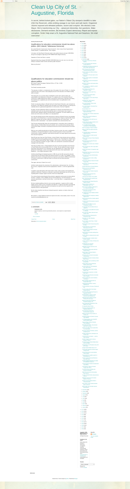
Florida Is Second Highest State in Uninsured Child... (89, 381)
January (84, 407)
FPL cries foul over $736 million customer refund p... (88, 95)
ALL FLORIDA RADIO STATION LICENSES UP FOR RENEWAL (89, 125)
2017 (82, 409)
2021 (82, 52)
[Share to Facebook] (53, 202)
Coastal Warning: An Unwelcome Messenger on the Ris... (89, 227)
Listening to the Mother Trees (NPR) (89, 176)
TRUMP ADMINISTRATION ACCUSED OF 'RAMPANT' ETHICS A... (90, 361)
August (84, 394)
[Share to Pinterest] (54, 202)
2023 (82, 48)
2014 (82, 414)
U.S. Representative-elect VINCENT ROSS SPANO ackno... (89, 320)
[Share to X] (51, 202)
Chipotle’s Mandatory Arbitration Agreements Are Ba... (88, 111)
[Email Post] (46, 202)
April (83, 402)
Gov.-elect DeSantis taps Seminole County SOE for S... (89, 64)
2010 (82, 421)
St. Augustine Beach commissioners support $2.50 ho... (89, 133)
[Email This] (48, 202)
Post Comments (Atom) (41, 221)
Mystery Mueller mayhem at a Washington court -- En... (88, 185)
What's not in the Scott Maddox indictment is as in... (88, 169)
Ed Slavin (94, 434)
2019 (82, 55)
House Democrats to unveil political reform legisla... (89, 353)
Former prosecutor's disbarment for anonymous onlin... (89, 216)
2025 (82, 45)
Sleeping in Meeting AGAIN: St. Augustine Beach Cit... (88, 308)
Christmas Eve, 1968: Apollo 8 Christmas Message (88, 101)
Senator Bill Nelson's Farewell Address (90, 166)
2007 (82, 427)
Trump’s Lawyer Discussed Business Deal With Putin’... (89, 358)
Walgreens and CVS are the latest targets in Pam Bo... (89, 378)
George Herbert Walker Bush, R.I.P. (89, 347)
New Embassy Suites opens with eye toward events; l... (89, 250)
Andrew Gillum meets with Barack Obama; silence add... (89, 264)
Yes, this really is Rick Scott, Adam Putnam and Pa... (89, 290)
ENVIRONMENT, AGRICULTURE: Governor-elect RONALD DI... (89, 295)
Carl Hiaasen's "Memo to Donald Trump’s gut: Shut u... (89, 367)
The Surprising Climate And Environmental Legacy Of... (88, 311)
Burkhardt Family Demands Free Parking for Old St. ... (89, 174)
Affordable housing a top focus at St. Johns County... (89, 247)
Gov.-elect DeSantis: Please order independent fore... (89, 104)
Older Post (73, 219)
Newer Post (34, 219)
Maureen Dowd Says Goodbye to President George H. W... (89, 301)
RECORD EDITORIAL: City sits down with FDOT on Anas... (89, 325)
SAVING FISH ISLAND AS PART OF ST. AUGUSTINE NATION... (90, 123)
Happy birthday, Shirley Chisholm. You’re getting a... (89, 323)
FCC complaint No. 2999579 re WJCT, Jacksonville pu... (90, 87)
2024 (82, 47)
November (84, 389)
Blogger (75, 478)
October (84, 391)
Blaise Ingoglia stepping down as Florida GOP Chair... (89, 281)
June (83, 398)
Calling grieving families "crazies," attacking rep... (89, 284)
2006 (82, 428)
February (84, 405)
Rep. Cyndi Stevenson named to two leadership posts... (89, 179)
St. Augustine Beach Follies (87, 306)
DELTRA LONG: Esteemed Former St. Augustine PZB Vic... (90, 292)
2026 (82, 43)
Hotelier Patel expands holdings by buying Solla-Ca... (89, 117)
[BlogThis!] (50, 202)
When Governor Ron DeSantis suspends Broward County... (88, 70)
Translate (85, 467)
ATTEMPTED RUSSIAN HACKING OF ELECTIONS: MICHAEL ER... (90, 67)
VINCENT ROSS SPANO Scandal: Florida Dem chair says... (89, 298)
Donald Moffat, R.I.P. (86, 108)
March (83, 403)
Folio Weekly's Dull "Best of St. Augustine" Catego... (88, 90)
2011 (82, 420)
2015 (82, 412)
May (83, 400)
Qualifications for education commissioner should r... (87, 244)
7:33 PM (36, 213)
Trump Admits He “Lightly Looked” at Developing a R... (89, 356)
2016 (82, 411)
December (84, 59)
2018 (82, 57)
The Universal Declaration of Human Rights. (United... (89, 230)
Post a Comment (36, 216)
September (84, 393)
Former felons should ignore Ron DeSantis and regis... (89, 190)
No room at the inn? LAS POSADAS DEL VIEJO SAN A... (89, 267)
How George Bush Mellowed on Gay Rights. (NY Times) (89, 304)
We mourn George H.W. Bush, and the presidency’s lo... (90, 331)
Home (53, 219)
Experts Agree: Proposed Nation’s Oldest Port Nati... (89, 253)
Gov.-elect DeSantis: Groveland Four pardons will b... (89, 107)
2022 (82, 50)
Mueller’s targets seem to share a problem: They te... (89, 340)
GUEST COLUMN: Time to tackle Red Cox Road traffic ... (90, 328)
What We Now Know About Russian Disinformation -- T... (89, 141)
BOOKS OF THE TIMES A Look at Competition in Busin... (89, 204)
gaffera (67, 478)
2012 (82, 418)
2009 (82, 423)
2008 (82, 425)
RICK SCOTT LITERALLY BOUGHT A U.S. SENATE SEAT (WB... (89, 187)
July (83, 396)
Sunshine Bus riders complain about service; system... (89, 239)
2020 (82, 54)
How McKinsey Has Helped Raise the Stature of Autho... (90, 182)
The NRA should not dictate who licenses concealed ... (88, 370)
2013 (82, 416)
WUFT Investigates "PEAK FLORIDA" (89, 127)
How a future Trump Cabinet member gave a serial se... (89, 384)
